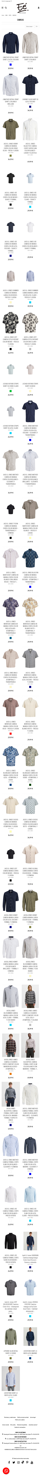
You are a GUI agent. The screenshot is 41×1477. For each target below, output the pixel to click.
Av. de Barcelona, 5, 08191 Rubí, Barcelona (17, 1439)
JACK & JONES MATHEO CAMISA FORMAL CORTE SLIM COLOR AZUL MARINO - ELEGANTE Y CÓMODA (30, 1164)
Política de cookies (20, 1420)
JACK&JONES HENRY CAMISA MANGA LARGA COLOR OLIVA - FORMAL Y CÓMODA (30, 918)
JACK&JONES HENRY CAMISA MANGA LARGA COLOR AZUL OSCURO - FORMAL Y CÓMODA (11, 918)
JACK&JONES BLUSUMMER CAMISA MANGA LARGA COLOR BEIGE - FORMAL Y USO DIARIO (30, 966)
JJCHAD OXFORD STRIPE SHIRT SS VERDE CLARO (11, 384)
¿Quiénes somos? (33, 1425)
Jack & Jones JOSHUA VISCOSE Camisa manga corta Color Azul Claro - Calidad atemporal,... (30, 1307)
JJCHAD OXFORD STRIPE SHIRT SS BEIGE (30, 384)
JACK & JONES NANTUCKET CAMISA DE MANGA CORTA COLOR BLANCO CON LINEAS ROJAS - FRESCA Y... (10, 577)
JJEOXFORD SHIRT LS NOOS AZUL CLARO (11, 1394)
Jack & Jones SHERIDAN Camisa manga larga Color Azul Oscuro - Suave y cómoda (30, 1259)
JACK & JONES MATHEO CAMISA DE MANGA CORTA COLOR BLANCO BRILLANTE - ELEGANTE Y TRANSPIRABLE (30, 479)
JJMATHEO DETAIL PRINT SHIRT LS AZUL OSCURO (11, 58)
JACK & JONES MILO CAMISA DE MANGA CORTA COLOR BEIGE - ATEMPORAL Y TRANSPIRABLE (10, 677)
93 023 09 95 (36, 1434)
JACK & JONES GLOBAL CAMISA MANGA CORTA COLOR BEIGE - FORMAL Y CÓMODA (30, 872)
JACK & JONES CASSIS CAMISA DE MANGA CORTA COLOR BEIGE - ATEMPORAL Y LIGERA (10, 823)
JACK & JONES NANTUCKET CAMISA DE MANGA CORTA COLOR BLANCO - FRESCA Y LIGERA (30, 528)
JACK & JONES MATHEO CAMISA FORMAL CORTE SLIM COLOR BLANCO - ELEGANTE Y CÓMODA (11, 1163)
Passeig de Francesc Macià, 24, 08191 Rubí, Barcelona (17, 1443)
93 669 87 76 (33, 1439)
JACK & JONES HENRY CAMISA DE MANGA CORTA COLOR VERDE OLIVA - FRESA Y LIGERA (11, 147)
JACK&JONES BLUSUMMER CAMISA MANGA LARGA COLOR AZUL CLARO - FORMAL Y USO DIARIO (10, 1015)
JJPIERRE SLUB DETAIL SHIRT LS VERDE (10, 1352)
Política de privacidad (23, 1417)
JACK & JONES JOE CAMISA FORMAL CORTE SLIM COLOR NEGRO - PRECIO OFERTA (11, 1259)
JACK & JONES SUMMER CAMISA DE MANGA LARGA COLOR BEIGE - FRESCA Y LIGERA (11, 294)
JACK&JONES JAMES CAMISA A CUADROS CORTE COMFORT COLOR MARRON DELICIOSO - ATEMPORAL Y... (11, 1064)
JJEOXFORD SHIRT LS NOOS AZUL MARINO (30, 1352)
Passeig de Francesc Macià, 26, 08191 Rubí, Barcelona (17, 1434)
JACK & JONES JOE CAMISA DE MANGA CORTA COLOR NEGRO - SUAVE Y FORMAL (10, 196)
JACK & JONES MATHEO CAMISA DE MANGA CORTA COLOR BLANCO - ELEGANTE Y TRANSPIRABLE (11, 479)
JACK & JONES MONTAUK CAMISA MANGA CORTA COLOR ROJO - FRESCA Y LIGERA (11, 725)
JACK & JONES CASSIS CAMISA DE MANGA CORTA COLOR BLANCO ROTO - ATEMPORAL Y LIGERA (30, 824)
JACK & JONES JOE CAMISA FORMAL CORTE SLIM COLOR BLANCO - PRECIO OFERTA (11, 1212)
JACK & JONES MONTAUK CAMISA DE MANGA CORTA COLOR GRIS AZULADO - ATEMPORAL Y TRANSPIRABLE (10, 627)
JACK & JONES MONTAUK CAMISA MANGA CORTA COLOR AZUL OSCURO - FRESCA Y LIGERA (30, 677)
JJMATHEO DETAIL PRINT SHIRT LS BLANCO (30, 58)
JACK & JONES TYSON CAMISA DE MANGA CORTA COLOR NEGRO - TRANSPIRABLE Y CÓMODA (10, 528)
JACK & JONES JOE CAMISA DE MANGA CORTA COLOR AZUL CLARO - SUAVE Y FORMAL (30, 197)
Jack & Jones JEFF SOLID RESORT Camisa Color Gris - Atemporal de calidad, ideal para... (11, 1307)
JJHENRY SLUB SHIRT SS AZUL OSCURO (30, 100)
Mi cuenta (13, 1425)
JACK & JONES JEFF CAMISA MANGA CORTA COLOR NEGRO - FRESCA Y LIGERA (11, 872)
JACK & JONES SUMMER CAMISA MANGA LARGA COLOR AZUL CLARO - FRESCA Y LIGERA (30, 294)
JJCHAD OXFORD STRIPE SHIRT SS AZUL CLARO (11, 427)
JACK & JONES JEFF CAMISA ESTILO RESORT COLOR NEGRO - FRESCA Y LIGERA (11, 340)
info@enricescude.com (20, 1448)
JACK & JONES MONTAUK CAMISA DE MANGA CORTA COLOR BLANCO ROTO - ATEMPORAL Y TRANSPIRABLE (30, 627)
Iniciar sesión (5, 1425)
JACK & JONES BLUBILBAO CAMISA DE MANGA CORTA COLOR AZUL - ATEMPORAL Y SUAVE (10, 775)
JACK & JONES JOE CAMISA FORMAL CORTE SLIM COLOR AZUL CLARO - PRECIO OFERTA (30, 1212)
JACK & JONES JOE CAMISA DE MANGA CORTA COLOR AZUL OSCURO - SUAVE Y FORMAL (10, 246)
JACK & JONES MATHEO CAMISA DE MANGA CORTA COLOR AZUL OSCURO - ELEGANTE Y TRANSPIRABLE (30, 430)
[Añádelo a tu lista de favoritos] (9, 54)
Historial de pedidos (22, 1425)
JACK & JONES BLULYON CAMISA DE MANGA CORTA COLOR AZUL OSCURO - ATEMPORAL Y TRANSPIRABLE (30, 577)
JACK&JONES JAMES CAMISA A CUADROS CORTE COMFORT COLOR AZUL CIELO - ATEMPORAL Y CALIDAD (30, 1015)
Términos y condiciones (10, 1417)
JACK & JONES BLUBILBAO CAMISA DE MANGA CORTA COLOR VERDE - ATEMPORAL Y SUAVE (30, 775)
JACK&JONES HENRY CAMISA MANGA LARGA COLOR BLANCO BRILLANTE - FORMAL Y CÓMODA (10, 966)
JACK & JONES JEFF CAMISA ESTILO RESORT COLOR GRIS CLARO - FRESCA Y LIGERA (30, 340)
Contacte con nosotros (19, 1427)
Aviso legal (33, 1417)
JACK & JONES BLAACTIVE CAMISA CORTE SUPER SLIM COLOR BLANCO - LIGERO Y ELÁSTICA (30, 148)
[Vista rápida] (12, 54)
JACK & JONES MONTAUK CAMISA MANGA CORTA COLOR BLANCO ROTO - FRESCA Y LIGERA (30, 726)
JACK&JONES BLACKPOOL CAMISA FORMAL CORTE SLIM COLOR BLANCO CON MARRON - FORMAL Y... (30, 1064)
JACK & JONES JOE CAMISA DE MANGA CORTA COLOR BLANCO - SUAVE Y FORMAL (30, 245)
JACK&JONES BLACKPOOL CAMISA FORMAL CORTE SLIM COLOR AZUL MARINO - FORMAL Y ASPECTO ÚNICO (10, 1114)
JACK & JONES (11, 61)
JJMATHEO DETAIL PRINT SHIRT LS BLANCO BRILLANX (11, 101)
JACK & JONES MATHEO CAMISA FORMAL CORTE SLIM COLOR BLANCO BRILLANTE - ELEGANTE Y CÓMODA (30, 1113)
